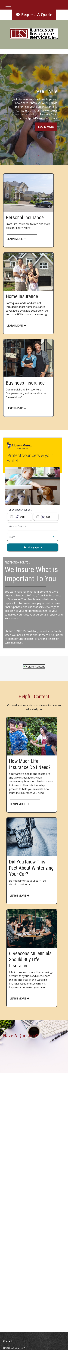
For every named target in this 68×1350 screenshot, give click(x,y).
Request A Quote (36, 14)
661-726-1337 (17, 1347)
